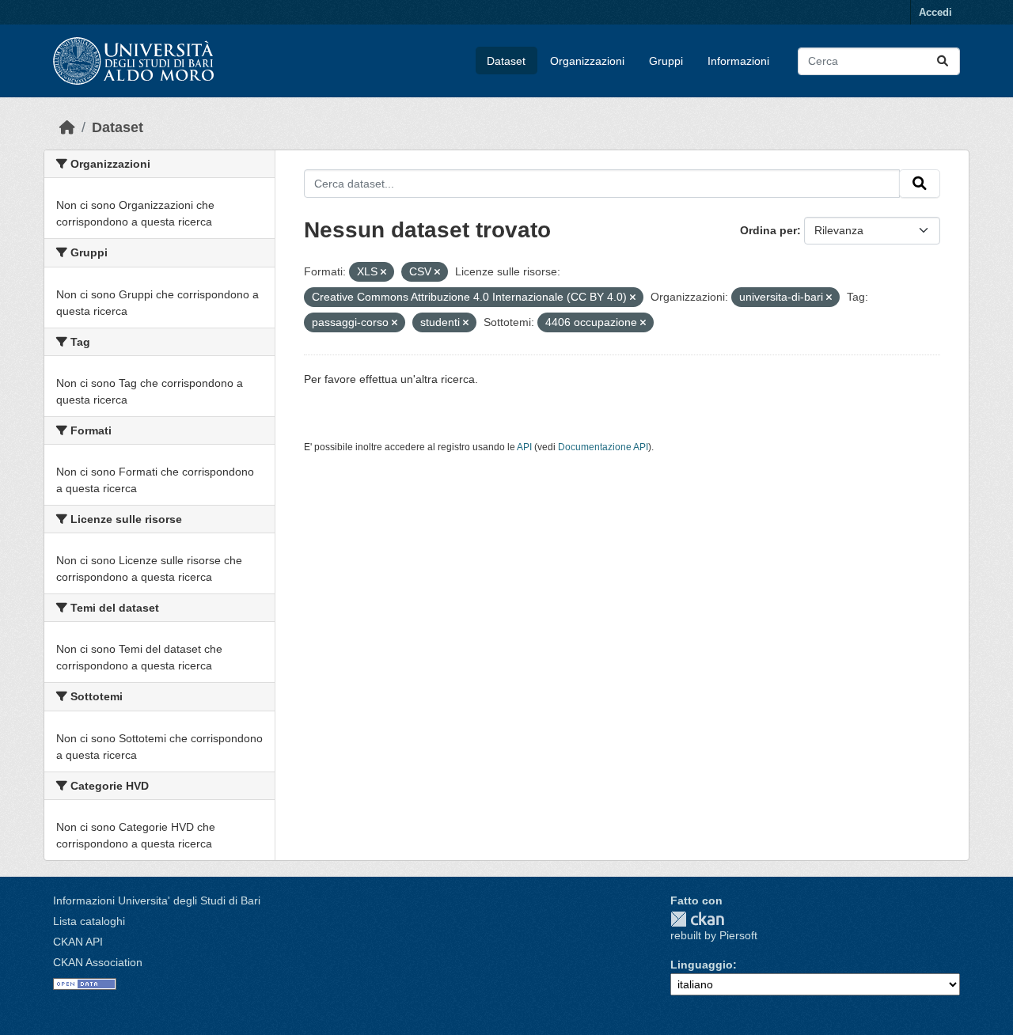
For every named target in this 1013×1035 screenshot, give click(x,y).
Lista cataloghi (89, 921)
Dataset (506, 61)
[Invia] (942, 61)
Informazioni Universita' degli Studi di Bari (156, 900)
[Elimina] (383, 272)
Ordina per (768, 230)
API (524, 447)
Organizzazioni (587, 61)
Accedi (935, 12)
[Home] (67, 127)
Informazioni (738, 61)
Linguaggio (701, 964)
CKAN (697, 919)
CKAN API (78, 941)
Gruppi (666, 61)
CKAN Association (97, 962)
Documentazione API (603, 447)
